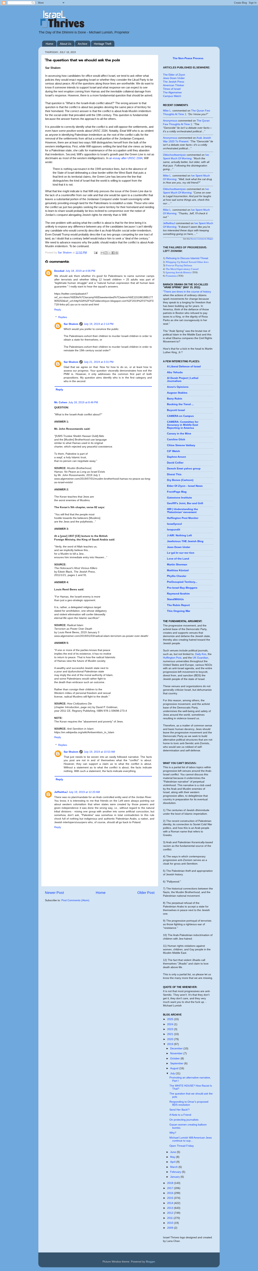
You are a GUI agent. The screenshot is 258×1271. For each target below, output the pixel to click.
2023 (170, 1029)
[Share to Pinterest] (117, 253)
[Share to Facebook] (113, 253)
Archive (82, 43)
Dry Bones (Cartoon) (180, 480)
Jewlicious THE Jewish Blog (185, 541)
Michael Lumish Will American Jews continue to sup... (190, 1139)
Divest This (174, 474)
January (175, 1176)
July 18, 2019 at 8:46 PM (83, 402)
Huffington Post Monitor (182, 518)
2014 (170, 1203)
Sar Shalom (71, 324)
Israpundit (173, 529)
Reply (57, 309)
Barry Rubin (174, 398)
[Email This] (102, 253)
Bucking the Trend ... (180, 404)
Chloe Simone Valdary (181, 445)
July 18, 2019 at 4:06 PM (80, 270)
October (175, 1058)
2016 (170, 1193)
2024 (170, 1024)
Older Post (145, 893)
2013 (170, 1208)
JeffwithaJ (61, 792)
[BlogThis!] (106, 253)
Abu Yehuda (175, 372)
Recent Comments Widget (201, 239)
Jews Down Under (174, 78)
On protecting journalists (184, 1119)
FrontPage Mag (177, 491)
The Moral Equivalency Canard (182, 269)
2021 (170, 1034)
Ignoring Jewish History (178, 272)
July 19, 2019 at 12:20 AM (84, 792)
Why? (172, 1132)
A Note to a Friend (180, 1114)
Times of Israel (172, 88)
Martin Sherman (177, 564)
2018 (170, 1183)
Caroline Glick (176, 439)
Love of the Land (178, 558)
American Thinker (173, 85)
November (176, 1053)
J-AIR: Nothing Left (179, 535)
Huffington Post (172, 657)
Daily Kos (200, 654)
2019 (170, 1044)
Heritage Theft (102, 43)
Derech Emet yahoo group (184, 468)
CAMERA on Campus (180, 416)
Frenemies (171, 275)
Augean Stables (177, 392)
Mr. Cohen (60, 402)
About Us (65, 43)
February (176, 1171)
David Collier (175, 462)
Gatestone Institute (179, 497)
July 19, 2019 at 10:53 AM (99, 751)
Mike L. (167, 110)
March (174, 1167)
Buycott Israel (176, 410)
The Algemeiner (172, 92)
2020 (170, 1039)
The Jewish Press (173, 81)
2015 (170, 1198)
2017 (170, 1188)
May (173, 1157)
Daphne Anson (176, 456)
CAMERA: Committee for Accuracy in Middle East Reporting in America (182, 424)
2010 (170, 1222)
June (173, 1152)
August (174, 1068)
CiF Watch (173, 451)
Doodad (59, 270)
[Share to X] (109, 253)
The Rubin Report (178, 605)
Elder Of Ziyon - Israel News (185, 486)
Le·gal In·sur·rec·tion (180, 552)
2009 (170, 1227)
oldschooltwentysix (174, 154)
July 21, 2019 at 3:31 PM (99, 362)
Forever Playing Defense (179, 265)
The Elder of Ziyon (174, 74)
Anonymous (170, 120)
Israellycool (174, 523)
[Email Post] (95, 252)
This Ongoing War (178, 611)
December (176, 1048)
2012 (170, 1212)
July (173, 1073)
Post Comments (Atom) (75, 900)
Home (49, 43)
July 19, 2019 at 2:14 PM (99, 324)
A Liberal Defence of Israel (184, 366)
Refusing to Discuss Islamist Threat (187, 258)
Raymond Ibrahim (178, 593)
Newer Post (54, 893)
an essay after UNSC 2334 (125, 158)
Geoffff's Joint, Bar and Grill (185, 503)
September (177, 1063)
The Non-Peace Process (188, 58)
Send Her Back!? (179, 1109)
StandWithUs (175, 599)
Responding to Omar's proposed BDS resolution (188, 1103)
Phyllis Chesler (176, 576)
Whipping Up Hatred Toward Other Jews (187, 262)
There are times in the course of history (187, 291)
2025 (170, 1019)
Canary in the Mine (179, 433)
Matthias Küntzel (178, 570)
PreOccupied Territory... (182, 582)
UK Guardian (200, 657)
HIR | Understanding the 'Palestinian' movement (182, 511)
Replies (62, 317)
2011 (170, 1218)
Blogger (150, 1261)
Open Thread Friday (181, 1145)
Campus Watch (172, 96)
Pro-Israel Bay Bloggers (182, 587)
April (173, 1161)
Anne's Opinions (177, 386)
